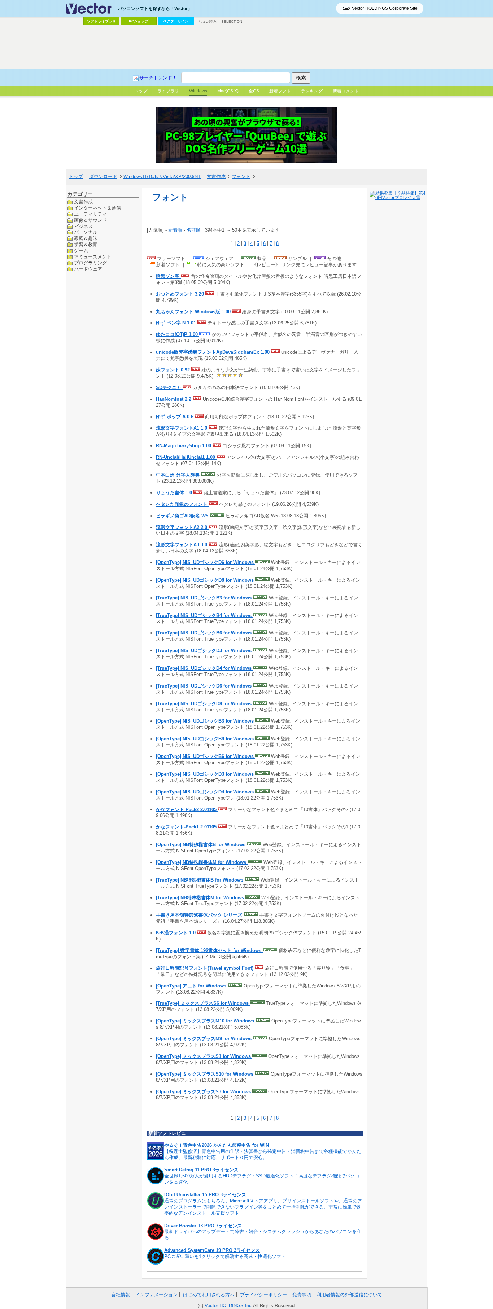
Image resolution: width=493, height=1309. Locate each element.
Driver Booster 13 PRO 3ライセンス (203, 1225)
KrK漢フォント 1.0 (176, 932)
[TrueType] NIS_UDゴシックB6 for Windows (204, 633)
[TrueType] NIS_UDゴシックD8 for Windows (204, 703)
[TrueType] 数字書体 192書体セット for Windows (209, 950)
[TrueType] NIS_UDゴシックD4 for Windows (204, 668)
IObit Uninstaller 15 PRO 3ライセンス (205, 1194)
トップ (76, 176)
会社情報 (120, 1294)
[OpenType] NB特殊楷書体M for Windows (202, 862)
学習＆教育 (85, 244)
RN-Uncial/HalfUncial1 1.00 (186, 457)
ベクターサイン (175, 21)
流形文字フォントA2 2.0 (182, 527)
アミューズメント (93, 256)
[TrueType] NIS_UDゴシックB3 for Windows (204, 597)
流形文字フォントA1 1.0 (182, 428)
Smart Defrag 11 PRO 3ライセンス (201, 1169)
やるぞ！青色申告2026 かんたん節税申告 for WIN (216, 1145)
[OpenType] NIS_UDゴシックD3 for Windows (205, 774)
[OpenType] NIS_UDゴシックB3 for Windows (205, 721)
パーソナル (85, 232)
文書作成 (216, 176)
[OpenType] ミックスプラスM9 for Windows (204, 1038)
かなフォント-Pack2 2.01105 (187, 809)
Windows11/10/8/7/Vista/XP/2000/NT (162, 176)
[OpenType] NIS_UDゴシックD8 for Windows (205, 580)
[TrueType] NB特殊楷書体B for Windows (200, 880)
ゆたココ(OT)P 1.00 (177, 334)
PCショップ (138, 21)
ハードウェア (88, 268)
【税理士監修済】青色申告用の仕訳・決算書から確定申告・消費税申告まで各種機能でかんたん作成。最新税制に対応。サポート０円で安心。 (262, 1154)
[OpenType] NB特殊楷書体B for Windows (201, 844)
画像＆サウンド (90, 220)
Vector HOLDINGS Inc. (229, 1305)
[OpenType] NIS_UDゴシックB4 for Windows (205, 738)
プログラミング (90, 263)
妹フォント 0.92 (173, 370)
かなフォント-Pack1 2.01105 (187, 827)
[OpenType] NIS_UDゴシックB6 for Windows (205, 756)
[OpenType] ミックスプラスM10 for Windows (206, 1021)
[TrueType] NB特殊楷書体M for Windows (200, 897)
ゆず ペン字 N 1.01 (176, 323)
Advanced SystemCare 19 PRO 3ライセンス (212, 1250)
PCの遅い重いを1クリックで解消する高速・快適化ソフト (225, 1256)
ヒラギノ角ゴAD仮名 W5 (183, 515)
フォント (241, 176)
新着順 (175, 230)
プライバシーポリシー (263, 1294)
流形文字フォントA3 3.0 (182, 544)
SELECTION (231, 21)
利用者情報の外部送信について (349, 1294)
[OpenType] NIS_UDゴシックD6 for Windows (205, 562)
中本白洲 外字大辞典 (178, 475)
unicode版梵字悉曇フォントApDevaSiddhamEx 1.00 (213, 352)
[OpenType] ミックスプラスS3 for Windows (204, 1091)
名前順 (194, 230)
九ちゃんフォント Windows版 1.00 (194, 311)
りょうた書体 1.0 (174, 492)
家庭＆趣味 (85, 238)
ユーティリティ (90, 213)
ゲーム (81, 250)
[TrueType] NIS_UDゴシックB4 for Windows (204, 615)
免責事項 (301, 1294)
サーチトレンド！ (158, 78)
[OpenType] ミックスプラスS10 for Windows (205, 1074)
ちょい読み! (208, 21)
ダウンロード (103, 176)
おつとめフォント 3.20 (180, 294)
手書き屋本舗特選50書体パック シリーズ (200, 915)
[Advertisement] (246, 47)
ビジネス (83, 226)
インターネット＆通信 (97, 207)
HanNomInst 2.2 (174, 399)
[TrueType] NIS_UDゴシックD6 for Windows (204, 686)
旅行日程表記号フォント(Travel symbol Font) (205, 968)
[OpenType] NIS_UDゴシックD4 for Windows (205, 792)
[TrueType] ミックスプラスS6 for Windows (203, 1003)
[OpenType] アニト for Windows (192, 986)
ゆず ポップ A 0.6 (175, 416)
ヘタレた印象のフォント (182, 504)
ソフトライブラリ (101, 21)
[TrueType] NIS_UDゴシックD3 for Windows (204, 650)
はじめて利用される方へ (209, 1294)
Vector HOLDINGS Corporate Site (385, 8)
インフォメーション (156, 1294)
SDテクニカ (169, 387)
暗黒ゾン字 (168, 276)
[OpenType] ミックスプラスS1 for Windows (204, 1056)
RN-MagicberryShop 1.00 (184, 445)
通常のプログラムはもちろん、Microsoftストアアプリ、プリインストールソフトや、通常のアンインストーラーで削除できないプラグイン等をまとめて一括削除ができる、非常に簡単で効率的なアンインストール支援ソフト (263, 1207)
